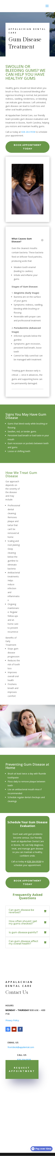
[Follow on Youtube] (14, 1029)
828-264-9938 (28, 131)
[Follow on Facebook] (20, 1029)
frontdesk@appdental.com (21, 1047)
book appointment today (27, 147)
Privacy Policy (12, 1020)
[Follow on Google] (8, 1029)
